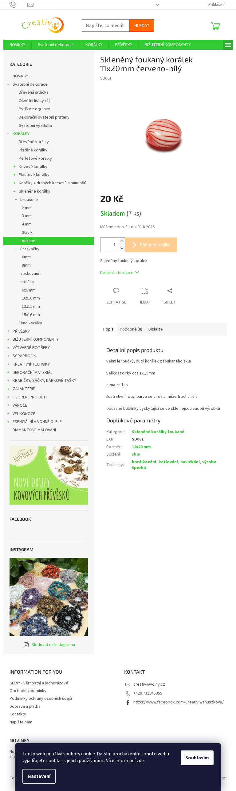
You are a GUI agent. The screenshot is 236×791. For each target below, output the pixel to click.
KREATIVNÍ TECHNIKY (31, 364)
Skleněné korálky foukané (158, 432)
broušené (29, 200)
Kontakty (18, 714)
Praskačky (29, 249)
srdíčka (27, 282)
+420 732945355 (147, 693)
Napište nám (21, 722)
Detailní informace (116, 273)
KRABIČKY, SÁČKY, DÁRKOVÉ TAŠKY (44, 381)
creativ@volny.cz (149, 684)
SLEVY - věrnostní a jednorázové (39, 683)
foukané (27, 241)
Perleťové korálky (35, 158)
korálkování (144, 462)
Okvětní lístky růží (35, 101)
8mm (26, 265)
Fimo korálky (30, 323)
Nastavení (39, 776)
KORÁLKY (21, 134)
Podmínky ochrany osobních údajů (41, 698)
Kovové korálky (33, 167)
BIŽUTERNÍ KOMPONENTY (36, 339)
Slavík (27, 232)
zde (140, 760)
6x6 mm (29, 290)
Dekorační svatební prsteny (44, 117)
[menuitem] (17, 45)
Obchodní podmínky (28, 691)
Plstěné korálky (33, 150)
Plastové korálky (34, 175)
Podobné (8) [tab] (131, 329)
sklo (136, 454)
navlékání (190, 462)
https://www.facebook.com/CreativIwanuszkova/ (178, 702)
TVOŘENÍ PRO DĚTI (30, 397)
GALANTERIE (24, 389)
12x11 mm (31, 306)
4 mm (27, 224)
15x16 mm (31, 315)
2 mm (27, 208)
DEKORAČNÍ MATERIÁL (32, 373)
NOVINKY (20, 76)
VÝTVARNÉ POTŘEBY (31, 348)
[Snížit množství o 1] (122, 248)
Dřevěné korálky (34, 142)
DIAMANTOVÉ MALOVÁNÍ (34, 430)
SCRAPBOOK (24, 356)
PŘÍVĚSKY (21, 331)
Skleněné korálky (34, 191)
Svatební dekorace (30, 84)
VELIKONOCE (24, 414)
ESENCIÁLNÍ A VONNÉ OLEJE (37, 422)
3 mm (27, 216)
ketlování (168, 462)
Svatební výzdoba (35, 126)
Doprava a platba (25, 706)
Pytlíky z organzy (34, 109)
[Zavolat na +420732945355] (19, 4)
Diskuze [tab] (155, 329)
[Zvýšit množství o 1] (122, 241)
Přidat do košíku (155, 244)
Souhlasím (197, 757)
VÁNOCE (20, 405)
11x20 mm (141, 447)
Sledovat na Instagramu (53, 645)
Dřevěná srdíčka (34, 92)
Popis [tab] (108, 329)
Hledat (141, 25)
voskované (30, 274)
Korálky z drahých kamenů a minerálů (52, 183)
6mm (26, 257)
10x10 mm (31, 298)
